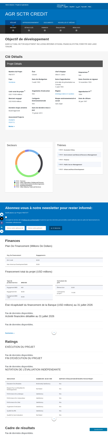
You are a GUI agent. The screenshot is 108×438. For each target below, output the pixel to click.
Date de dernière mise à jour (41, 109)
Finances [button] (45, 28)
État (33, 72)
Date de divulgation (39, 79)
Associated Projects (16, 117)
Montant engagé (15, 98)
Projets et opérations (22, 5)
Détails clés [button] (29, 28)
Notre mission (10, 5)
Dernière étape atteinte (18, 108)
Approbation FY (85, 91)
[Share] (1, 223)
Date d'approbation (62, 79)
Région (58, 91)
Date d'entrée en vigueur (88, 79)
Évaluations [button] (60, 28)
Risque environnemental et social (65, 99)
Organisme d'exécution (41, 91)
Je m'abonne (55, 228)
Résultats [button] (76, 28)
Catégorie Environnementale (39, 99)
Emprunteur (84, 72)
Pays (10, 79)
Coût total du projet (17, 91)
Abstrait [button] (13, 28)
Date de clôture (84, 98)
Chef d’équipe (60, 72)
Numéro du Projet (15, 72)
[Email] (1, 214)
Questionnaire (98, 429)
